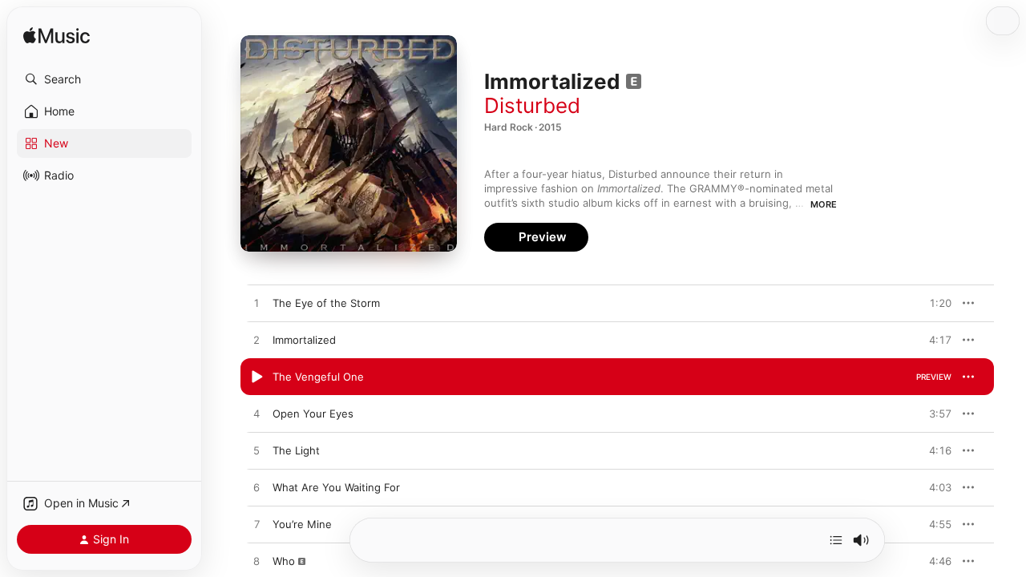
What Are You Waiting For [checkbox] (336, 487)
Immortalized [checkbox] (304, 339)
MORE (823, 204)
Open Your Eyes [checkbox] (313, 413)
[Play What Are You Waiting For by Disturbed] (256, 488)
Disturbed (532, 105)
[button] (104, 79)
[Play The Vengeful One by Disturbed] (256, 377)
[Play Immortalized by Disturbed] (256, 340)
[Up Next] (836, 540)
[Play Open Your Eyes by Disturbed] (256, 414)
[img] (56, 36)
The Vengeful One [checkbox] (318, 376)
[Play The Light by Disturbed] (256, 451)
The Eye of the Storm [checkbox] (326, 303)
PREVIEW (933, 303)
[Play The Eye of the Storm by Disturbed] (256, 304)
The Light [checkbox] (296, 450)
